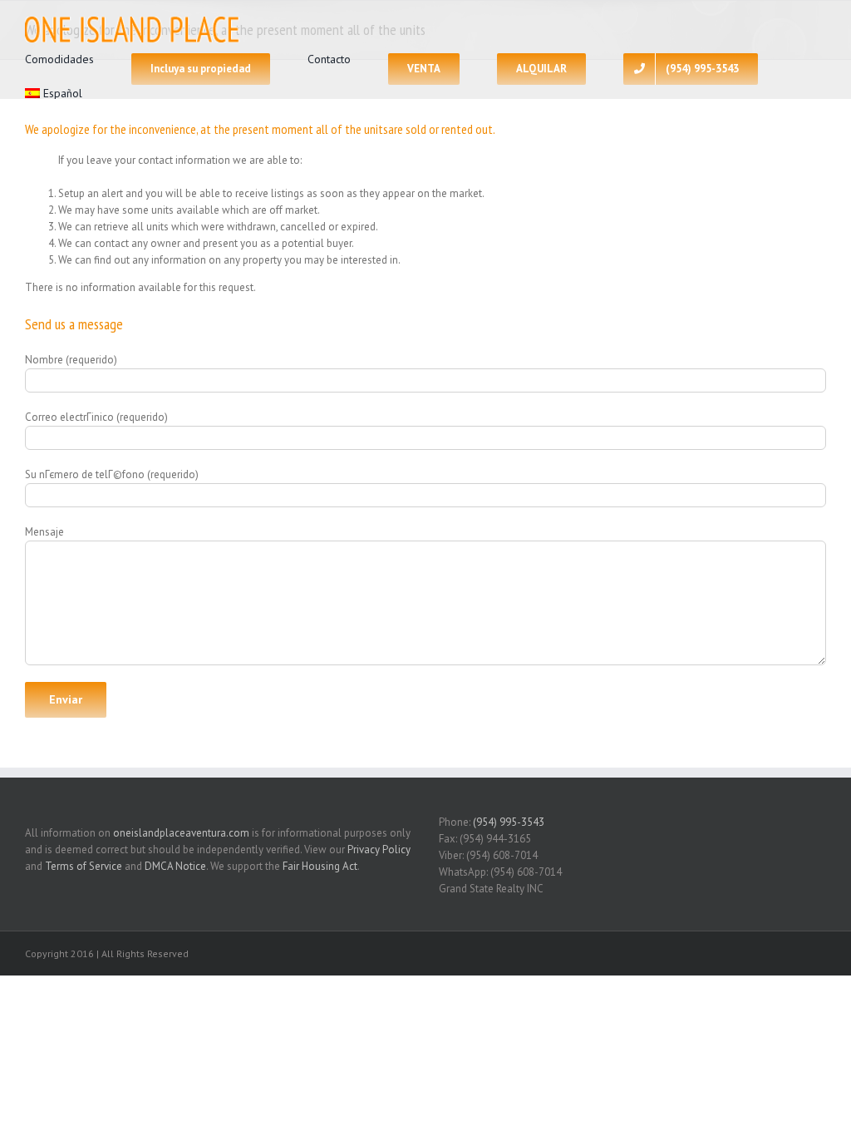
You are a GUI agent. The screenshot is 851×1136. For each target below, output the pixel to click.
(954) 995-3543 (508, 822)
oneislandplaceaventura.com (181, 833)
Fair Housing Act (320, 866)
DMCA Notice (175, 866)
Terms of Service (83, 866)
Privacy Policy (379, 849)
